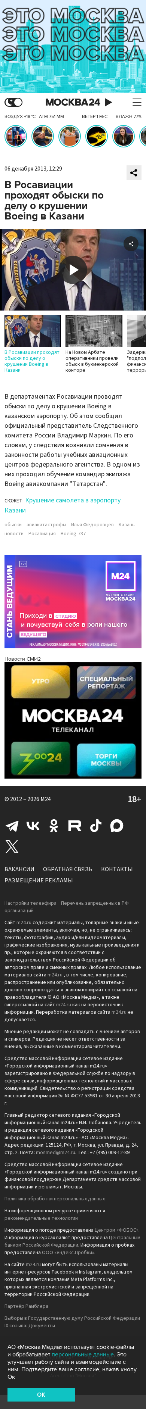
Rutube (74, 825)
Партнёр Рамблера (26, 1306)
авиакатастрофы (46, 524)
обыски (13, 524)
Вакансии (19, 869)
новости (14, 533)
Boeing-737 (73, 533)
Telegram (11, 825)
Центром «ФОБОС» (117, 1230)
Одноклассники (53, 825)
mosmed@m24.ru (55, 1152)
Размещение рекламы (38, 880)
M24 (45, 799)
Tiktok (95, 825)
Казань (127, 524)
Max (116, 825)
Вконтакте (32, 825)
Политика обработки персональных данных (54, 1199)
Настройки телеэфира (30, 903)
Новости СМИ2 (22, 659)
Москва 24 (73, 102)
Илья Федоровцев (92, 524)
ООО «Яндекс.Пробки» (68, 1252)
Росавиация (42, 533)
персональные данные (83, 1354)
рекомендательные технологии (41, 1218)
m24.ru (23, 922)
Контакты (117, 869)
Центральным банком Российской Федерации (72, 1241)
